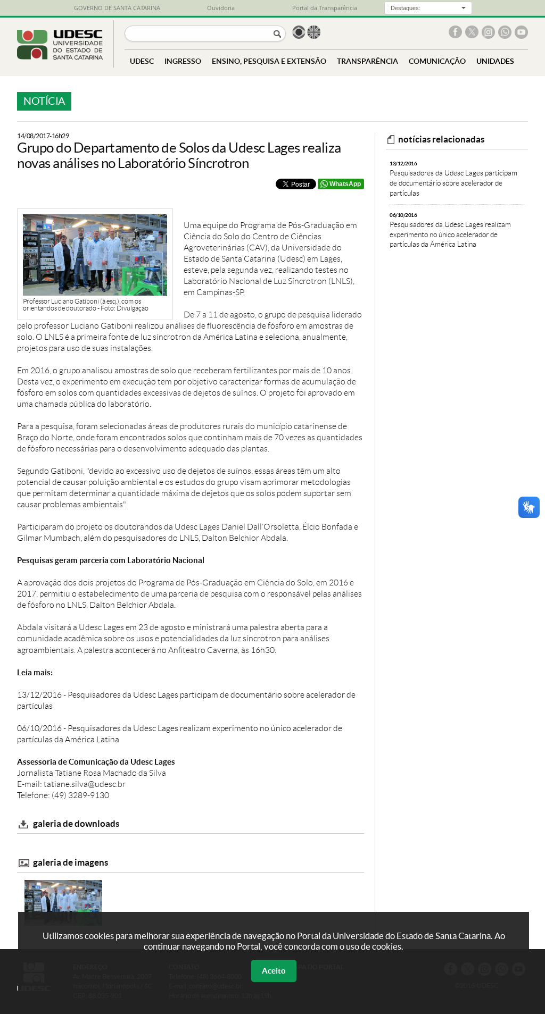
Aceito (274, 970)
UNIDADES (495, 61)
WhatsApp (345, 184)
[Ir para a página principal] (60, 56)
